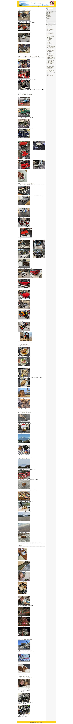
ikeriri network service (40, 722)
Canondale (48, 14)
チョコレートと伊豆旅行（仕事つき (26, 456)
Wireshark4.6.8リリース (50, 31)
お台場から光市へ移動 (50, 75)
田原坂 (48, 74)
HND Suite (48, 42)
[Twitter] (37, 6)
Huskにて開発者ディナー (50, 61)
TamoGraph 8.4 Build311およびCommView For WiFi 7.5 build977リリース (51, 73)
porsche (48, 20)
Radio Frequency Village (50, 35)
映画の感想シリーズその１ (50, 66)
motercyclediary (24, 94)
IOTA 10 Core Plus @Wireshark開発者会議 (50, 60)
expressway (23, 412)
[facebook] (40, 6)
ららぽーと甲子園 (49, 25)
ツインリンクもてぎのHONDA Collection (27, 183)
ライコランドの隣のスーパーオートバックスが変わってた (30, 56)
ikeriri (32, 6)
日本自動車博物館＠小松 (24, 8)
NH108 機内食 (49, 39)
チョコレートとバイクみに (24, 676)
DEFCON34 (49, 37)
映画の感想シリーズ (50, 45)
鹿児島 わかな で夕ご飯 (50, 70)
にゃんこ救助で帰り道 (24, 411)
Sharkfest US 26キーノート (51, 57)
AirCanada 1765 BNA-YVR (51, 46)
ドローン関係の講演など (50, 36)
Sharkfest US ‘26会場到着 (50, 62)
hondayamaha (49, 16)
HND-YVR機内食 (49, 63)
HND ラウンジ (49, 40)
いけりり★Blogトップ (50, 12)
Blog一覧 (50, 11)
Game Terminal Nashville (50, 50)
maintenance (24, 10)
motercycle (34, 6)
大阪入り (48, 30)
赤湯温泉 (21, 545)
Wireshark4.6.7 (49, 69)
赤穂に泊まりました (50, 71)
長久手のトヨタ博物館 (24, 93)
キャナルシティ (49, 26)
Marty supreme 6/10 (50, 41)
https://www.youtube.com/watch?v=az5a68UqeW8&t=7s (26, 674)
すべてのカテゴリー (49, 13)
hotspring (23, 345)
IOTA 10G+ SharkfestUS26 (50, 55)
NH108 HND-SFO (49, 38)
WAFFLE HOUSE (49, 51)
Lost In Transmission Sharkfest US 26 (50, 56)
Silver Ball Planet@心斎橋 (50, 29)
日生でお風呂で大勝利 (24, 344)
